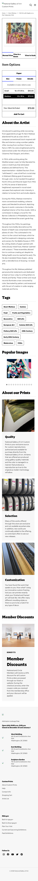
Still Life (20, 319)
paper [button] (19, 73)
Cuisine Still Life (26, 325)
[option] (19, 369)
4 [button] (13, 384)
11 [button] (29, 384)
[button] (19, 91)
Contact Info (6, 792)
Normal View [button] (8, 55)
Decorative (8, 319)
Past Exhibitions (7, 833)
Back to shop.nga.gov (9, 823)
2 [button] (9, 384)
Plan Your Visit (7, 826)
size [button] (7, 79)
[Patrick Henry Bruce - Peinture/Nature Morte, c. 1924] (19, 368)
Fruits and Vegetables (21, 313)
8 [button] (22, 384)
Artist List (5, 798)
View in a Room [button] (17, 55)
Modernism (8, 343)
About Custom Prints (9, 785)
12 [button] (31, 384)
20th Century (27, 331)
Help (3, 788)
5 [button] (15, 384)
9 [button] (24, 384)
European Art (9, 325)
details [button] (30, 79)
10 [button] (26, 384)
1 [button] (6, 384)
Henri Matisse (12, 13)
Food (6, 313)
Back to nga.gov (7, 819)
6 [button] (18, 384)
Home (4, 13)
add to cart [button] (19, 114)
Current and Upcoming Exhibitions (14, 830)
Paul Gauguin (15, 153)
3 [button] (11, 384)
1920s (20, 343)
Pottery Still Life (10, 331)
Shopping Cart (7, 795)
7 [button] (20, 384)
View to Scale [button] (30, 55)
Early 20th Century (11, 337)
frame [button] (19, 79)
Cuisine (23, 307)
